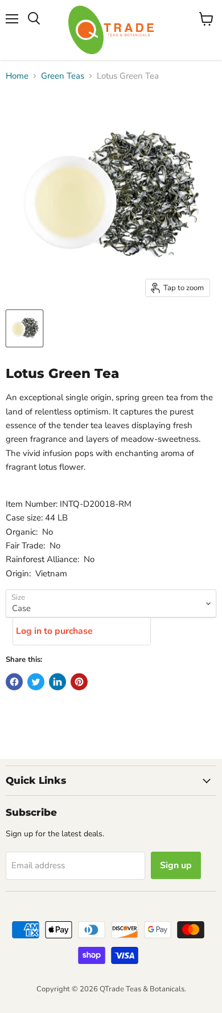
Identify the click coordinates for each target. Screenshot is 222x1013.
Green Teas (62, 76)
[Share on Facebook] (14, 681)
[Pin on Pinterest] (79, 681)
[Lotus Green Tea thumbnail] (24, 328)
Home (17, 76)
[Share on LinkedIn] (57, 681)
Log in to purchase (54, 631)
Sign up (176, 865)
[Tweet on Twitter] (35, 681)
